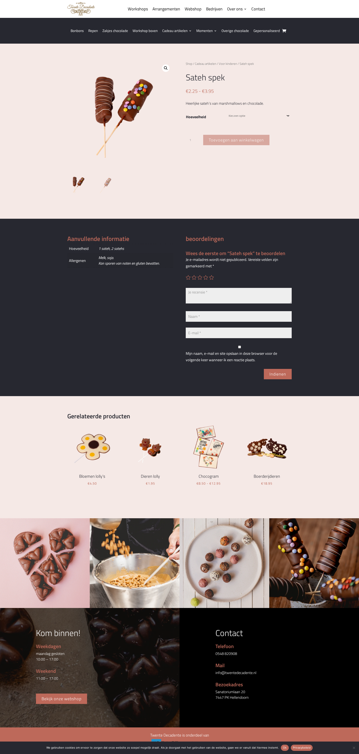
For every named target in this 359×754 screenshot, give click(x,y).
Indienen (277, 374)
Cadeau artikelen (175, 31)
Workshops (138, 9)
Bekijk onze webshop (61, 698)
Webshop (193, 9)
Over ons (235, 9)
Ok (285, 747)
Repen (93, 31)
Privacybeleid (302, 747)
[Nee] (354, 748)
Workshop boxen (145, 31)
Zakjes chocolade (115, 31)
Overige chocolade (235, 31)
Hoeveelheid (196, 117)
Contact (258, 9)
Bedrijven (214, 9)
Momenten (204, 31)
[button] (166, 68)
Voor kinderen (228, 63)
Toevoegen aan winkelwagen (236, 140)
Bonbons (77, 31)
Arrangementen (166, 9)
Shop (189, 63)
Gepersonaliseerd (266, 31)
